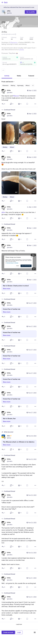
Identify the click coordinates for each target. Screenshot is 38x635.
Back (6, 2)
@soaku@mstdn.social (8, 34)
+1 (33, 85)
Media (19, 76)
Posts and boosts (7, 82)
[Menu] (3, 70)
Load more (19, 624)
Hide (33, 123)
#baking (13, 85)
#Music (28, 85)
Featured (31, 76)
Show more (6, 289)
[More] (35, 104)
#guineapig (20, 85)
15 (2, 39)
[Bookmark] (27, 104)
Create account (8, 632)
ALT (16, 142)
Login (19, 632)
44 (12, 39)
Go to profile (31, 12)
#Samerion (5, 85)
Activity (6, 76)
